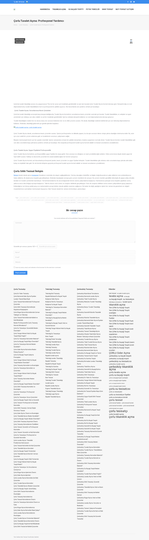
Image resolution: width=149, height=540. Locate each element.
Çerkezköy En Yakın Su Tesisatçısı (88, 377)
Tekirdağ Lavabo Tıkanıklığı (54, 358)
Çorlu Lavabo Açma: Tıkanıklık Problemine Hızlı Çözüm (23, 442)
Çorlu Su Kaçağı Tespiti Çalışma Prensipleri (24, 356)
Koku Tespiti (49, 336)
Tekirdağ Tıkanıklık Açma (53, 342)
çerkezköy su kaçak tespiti (120, 356)
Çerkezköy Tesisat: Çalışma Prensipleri (89, 508)
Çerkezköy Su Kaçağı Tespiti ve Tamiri (89, 353)
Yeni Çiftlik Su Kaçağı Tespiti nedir (121, 329)
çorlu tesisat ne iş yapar (116, 408)
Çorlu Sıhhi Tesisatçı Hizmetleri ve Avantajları (24, 388)
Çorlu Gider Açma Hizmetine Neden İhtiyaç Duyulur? (25, 351)
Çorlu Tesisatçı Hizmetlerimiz (23, 497)
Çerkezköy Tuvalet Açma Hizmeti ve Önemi (88, 459)
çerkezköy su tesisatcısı (120, 361)
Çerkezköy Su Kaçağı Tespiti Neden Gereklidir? (88, 470)
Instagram (35, 175)
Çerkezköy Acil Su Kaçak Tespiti (87, 420)
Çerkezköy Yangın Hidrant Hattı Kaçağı (89, 380)
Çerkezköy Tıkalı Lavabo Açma (87, 402)
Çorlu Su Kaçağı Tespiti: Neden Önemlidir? (27, 419)
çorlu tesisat (116, 400)
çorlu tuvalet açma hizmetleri (97, 197)
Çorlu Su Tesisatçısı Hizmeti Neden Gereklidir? (25, 345)
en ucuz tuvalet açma (99, 200)
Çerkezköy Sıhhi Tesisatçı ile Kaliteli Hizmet (88, 494)
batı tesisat (112, 293)
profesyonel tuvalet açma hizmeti (54, 202)
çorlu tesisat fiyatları (115, 403)
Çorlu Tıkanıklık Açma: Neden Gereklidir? (26, 416)
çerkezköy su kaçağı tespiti (119, 359)
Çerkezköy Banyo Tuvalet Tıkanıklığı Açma (88, 308)
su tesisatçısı (128, 299)
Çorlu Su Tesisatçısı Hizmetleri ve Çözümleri (24, 369)
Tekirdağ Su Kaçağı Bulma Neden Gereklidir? (55, 319)
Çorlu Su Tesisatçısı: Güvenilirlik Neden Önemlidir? (26, 329)
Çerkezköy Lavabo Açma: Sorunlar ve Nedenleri (89, 504)
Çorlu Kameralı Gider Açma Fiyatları (25, 296)
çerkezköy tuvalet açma (117, 364)
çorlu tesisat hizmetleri (115, 405)
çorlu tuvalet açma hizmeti (82, 197)
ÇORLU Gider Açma (119, 353)
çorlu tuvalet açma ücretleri (52, 200)
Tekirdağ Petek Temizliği (53, 339)
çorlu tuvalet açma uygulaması (68, 200)
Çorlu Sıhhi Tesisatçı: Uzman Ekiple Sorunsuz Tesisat (25, 409)
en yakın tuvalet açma (111, 200)
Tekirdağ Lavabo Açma (52, 353)
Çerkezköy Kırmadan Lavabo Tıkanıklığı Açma (89, 362)
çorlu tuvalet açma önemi (23, 200)
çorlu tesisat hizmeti (127, 403)
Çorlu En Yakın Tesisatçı (21, 293)
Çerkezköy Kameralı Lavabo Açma (88, 296)
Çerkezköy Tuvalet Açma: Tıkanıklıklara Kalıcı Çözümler (89, 451)
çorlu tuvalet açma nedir (112, 197)
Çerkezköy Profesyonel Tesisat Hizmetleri (87, 406)
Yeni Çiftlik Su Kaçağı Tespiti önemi (121, 342)
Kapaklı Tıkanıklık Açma (52, 397)
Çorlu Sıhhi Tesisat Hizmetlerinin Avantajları (24, 493)
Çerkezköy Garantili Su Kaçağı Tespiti (89, 426)
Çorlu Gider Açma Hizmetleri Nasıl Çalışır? (27, 510)
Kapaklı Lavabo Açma (52, 386)
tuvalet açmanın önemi (83, 202)
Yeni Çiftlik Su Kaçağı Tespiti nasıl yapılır (121, 325)
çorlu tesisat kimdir (128, 405)
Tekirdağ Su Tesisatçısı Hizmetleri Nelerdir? (56, 308)
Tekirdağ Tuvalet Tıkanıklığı (54, 380)
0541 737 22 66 (20, 2)
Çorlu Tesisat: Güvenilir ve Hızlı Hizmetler (26, 432)
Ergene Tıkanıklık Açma (52, 388)
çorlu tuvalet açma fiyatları (67, 197)
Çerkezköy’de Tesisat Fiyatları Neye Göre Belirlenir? (90, 392)
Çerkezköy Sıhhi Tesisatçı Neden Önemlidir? (87, 443)
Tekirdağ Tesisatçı (51, 347)
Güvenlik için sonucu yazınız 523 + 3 (26, 246)
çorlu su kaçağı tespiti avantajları (118, 378)
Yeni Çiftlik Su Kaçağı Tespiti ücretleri (119, 349)
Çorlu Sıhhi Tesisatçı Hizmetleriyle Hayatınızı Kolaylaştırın (24, 308)
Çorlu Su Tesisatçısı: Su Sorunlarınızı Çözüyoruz (25, 468)
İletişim (16, 175)
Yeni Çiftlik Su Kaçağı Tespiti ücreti (121, 345)
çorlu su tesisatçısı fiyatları (120, 394)
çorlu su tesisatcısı (119, 389)
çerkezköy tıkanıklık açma (121, 368)
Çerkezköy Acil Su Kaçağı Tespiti (87, 423)
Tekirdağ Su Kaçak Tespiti (53, 369)
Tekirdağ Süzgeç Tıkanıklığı (54, 391)
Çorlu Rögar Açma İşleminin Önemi (25, 472)
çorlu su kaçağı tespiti (119, 375)
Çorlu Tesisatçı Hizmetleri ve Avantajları (26, 365)
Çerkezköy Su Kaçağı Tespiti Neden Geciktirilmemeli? (88, 438)
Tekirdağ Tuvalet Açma (52, 350)
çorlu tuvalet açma (24, 197)
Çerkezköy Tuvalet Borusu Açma (87, 339)
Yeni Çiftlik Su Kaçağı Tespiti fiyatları (119, 317)
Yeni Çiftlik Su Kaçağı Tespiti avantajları (119, 311)
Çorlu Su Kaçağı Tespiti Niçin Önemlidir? (26, 341)
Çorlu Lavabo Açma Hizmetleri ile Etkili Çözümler (26, 479)
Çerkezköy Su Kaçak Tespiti (86, 383)
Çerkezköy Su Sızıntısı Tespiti (86, 358)
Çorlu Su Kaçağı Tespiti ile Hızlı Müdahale (27, 524)
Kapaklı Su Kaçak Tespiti (53, 364)
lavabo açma (116, 296)
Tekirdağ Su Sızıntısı (51, 366)
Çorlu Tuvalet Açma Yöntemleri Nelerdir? (27, 518)
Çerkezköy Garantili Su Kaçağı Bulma (88, 369)
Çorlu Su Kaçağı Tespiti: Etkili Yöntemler (26, 459)
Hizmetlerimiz (20, 42)
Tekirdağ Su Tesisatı (51, 375)
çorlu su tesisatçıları (115, 392)
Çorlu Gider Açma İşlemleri (22, 475)
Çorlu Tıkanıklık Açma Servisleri (24, 448)
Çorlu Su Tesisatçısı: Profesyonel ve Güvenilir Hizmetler (25, 436)
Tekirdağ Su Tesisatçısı (52, 333)
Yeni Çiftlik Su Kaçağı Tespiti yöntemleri (119, 338)
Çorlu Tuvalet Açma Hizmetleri (23, 483)
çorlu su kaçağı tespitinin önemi (117, 383)
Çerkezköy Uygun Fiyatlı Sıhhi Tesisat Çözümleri (89, 398)
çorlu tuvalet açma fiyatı (53, 197)
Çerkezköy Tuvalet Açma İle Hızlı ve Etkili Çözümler (90, 512)
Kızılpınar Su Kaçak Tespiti (53, 304)
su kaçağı (126, 296)
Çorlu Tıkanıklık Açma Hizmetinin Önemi (26, 521)
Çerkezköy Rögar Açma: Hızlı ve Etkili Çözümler (88, 499)
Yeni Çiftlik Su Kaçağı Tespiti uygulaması (119, 333)
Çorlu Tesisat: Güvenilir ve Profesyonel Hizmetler (26, 428)
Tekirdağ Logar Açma (52, 394)
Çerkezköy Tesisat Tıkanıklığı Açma (88, 331)
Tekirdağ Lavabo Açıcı (52, 344)
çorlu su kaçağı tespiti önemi (117, 386)
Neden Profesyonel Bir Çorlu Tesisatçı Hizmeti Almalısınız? (26, 324)
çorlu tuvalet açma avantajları (38, 197)
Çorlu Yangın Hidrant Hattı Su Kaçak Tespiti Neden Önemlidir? (25, 361)
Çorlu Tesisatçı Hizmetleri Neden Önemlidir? (24, 380)
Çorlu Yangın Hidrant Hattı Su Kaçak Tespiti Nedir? (25, 375)
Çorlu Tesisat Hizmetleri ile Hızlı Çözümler (27, 445)
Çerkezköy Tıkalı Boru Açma (86, 366)
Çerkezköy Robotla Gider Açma (87, 347)
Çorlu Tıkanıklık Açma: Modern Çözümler (27, 486)
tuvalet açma (49, 383)
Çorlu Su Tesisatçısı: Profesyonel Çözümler (24, 393)
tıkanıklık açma (117, 304)
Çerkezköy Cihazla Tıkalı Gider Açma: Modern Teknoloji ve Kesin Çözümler (89, 335)
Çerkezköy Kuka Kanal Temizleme (88, 293)
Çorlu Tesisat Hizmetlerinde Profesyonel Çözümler (26, 303)
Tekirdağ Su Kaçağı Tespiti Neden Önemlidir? (56, 314)
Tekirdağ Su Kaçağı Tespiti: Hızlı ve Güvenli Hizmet (56, 324)
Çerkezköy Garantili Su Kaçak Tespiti (88, 428)
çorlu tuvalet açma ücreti (38, 200)
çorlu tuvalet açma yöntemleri (85, 200)
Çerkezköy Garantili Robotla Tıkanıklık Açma (89, 314)
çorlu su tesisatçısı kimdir (118, 397)
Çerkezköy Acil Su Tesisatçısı (86, 386)
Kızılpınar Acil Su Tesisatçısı (54, 302)
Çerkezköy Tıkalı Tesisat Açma (87, 345)
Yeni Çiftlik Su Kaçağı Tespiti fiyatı (121, 321)
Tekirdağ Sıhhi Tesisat (52, 372)
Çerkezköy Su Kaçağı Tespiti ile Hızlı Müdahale (88, 416)
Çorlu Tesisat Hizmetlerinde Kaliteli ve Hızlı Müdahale (26, 319)
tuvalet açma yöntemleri (70, 202)
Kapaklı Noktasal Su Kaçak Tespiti (56, 296)
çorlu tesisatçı (118, 411)
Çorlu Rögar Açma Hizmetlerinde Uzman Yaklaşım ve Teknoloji (27, 314)
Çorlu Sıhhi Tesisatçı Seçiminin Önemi (26, 421)
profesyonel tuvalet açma (125, 200)
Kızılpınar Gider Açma (52, 299)
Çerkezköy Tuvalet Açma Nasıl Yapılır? (89, 474)
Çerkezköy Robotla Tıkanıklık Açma (88, 317)
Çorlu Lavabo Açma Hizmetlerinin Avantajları (24, 514)
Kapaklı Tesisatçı (50, 361)
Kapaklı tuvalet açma (52, 355)
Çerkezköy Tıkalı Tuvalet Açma (87, 299)
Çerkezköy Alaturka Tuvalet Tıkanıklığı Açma (89, 303)
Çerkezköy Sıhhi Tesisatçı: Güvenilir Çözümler (88, 483)
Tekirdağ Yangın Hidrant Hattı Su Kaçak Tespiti (57, 330)
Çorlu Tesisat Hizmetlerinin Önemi (24, 499)
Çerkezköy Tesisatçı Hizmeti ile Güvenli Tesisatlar (89, 433)
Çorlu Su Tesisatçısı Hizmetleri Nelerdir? (26, 339)
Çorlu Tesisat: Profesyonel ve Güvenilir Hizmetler (26, 404)
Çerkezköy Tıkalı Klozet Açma (86, 328)
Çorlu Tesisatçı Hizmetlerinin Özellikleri (26, 424)
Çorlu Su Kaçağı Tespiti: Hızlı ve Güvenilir (26, 400)
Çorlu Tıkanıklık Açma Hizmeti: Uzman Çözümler (26, 455)
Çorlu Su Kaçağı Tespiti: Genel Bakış (25, 489)
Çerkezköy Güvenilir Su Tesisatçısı (88, 388)
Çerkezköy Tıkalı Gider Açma (86, 372)
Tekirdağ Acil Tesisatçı (52, 293)
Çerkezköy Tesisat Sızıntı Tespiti (87, 356)
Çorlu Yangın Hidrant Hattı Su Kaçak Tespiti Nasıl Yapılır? (25, 335)
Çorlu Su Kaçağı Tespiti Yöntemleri (25, 451)
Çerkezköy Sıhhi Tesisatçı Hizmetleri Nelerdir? (88, 464)
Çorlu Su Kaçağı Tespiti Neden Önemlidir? (27, 384)
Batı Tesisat (49, 377)
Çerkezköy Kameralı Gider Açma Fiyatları (90, 320)
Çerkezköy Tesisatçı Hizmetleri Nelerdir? (90, 455)
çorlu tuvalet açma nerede (126, 197)
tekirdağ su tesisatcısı (115, 302)
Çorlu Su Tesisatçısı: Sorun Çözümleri (25, 397)
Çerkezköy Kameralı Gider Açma (87, 350)
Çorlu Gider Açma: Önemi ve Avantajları (26, 413)
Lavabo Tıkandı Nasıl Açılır (22, 299)
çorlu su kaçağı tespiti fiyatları (117, 380)
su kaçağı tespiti (115, 299)
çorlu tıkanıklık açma (121, 417)
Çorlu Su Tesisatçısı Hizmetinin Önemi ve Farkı (27, 503)
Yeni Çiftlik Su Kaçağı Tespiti (119, 308)
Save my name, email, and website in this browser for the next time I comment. (38, 267)
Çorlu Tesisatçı (23, 25)
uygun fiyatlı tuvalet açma (97, 202)
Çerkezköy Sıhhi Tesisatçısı (85, 375)
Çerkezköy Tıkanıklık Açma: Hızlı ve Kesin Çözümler (90, 488)
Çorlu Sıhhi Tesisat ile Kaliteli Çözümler (26, 526)
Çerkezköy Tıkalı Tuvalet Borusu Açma (89, 342)
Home (15, 25)
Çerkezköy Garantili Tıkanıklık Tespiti (88, 326)
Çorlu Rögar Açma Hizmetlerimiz (24, 507)
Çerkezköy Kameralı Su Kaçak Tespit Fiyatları (88, 411)
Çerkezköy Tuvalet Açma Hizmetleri (88, 447)
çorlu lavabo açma (117, 372)
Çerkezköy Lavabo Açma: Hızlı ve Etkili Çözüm (89, 478)
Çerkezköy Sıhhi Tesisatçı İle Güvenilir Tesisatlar (89, 518)
